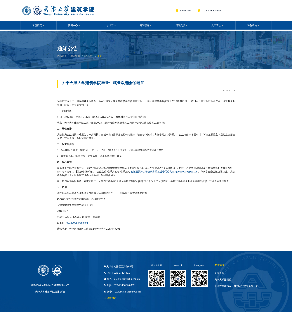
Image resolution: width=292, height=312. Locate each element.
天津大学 (219, 273)
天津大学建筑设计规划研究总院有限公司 (236, 286)
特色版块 (252, 25)
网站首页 (62, 56)
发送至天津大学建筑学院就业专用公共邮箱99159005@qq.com (164, 171)
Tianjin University (211, 10)
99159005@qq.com (77, 223)
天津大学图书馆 (222, 279)
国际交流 (180, 25)
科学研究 (144, 25)
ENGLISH (185, 10)
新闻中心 (73, 25)
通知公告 (89, 56)
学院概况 (37, 25)
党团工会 (216, 25)
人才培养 (109, 25)
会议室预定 (110, 298)
